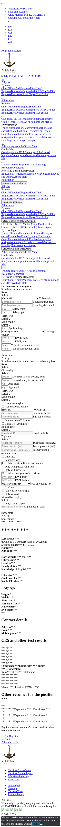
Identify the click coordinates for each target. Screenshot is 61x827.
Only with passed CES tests (19, 466)
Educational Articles (12, 173)
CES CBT (17, 118)
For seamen (8, 286)
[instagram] (12, 811)
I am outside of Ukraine (17, 420)
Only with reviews (15, 470)
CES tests (6, 118)
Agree (35, 824)
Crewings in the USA (13, 152)
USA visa (10, 456)
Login (17, 50)
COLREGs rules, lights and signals (33, 121)
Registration (7, 50)
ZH (10, 41)
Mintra (34, 118)
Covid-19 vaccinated (16, 423)
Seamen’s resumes (18, 11)
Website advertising (18, 776)
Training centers (9, 164)
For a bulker (14, 130)
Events (43, 173)
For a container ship (18, 134)
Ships (21, 164)
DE (10, 35)
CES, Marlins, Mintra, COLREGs (26, 14)
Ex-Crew (10, 487)
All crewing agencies (12, 146)
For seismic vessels (34, 137)
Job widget (14, 785)
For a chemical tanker (30, 127)
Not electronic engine (16, 406)
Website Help (20, 176)
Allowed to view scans (17, 490)
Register (13, 736)
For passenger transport (23, 140)
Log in (4, 736)
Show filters (7, 518)
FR (10, 38)
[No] (41, 824)
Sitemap (12, 788)
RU (10, 26)
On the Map (30, 146)
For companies (23, 286)
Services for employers (20, 773)
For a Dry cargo (29, 130)
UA (10, 32)
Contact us (18, 167)
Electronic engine (14, 403)
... (9, 20)
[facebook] (21, 811)
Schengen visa (12, 460)
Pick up (5, 358)
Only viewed (12, 494)
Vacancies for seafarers (20, 8)
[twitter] (3, 811)
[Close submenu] (2, 80)
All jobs (5, 82)
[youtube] (8, 811)
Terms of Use (15, 791)
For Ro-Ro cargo (38, 134)
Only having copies (15, 503)
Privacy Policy (16, 794)
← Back (5, 739)
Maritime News (31, 173)
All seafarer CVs (10, 742)
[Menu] (2, 3)
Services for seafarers (19, 770)
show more (7, 355)
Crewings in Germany (23, 155)
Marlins (27, 118)
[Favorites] (1, 47)
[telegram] (17, 811)
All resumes (7, 100)
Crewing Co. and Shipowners (24, 17)
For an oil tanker (10, 127)
